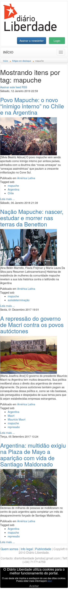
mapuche (13, 185)
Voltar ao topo (57, 581)
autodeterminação (18, 300)
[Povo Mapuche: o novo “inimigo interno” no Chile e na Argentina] (28, 136)
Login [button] (57, 41)
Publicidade (43, 549)
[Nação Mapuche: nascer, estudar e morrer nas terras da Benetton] (28, 247)
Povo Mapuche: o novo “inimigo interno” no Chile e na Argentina (32, 106)
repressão (14, 427)
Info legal (27, 549)
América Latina (26, 178)
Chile (11, 193)
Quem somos (9, 549)
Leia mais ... (7, 199)
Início (8, 52)
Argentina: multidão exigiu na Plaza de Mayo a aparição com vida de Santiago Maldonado (33, 454)
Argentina (13, 189)
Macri (11, 415)
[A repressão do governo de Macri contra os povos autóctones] (28, 354)
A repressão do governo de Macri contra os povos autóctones (32, 324)
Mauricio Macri (16, 419)
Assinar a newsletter (31, 41)
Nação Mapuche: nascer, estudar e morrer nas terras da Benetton (31, 217)
